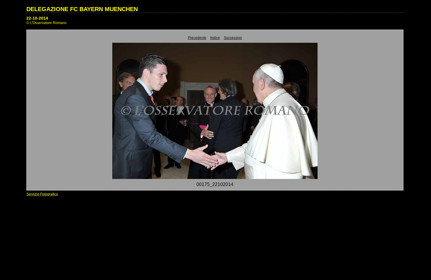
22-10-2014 (37, 18)
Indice (215, 38)
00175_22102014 (214, 184)
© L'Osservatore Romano (46, 23)
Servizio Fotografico (42, 194)
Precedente (197, 38)
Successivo (233, 38)
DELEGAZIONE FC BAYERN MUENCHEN (82, 9)
